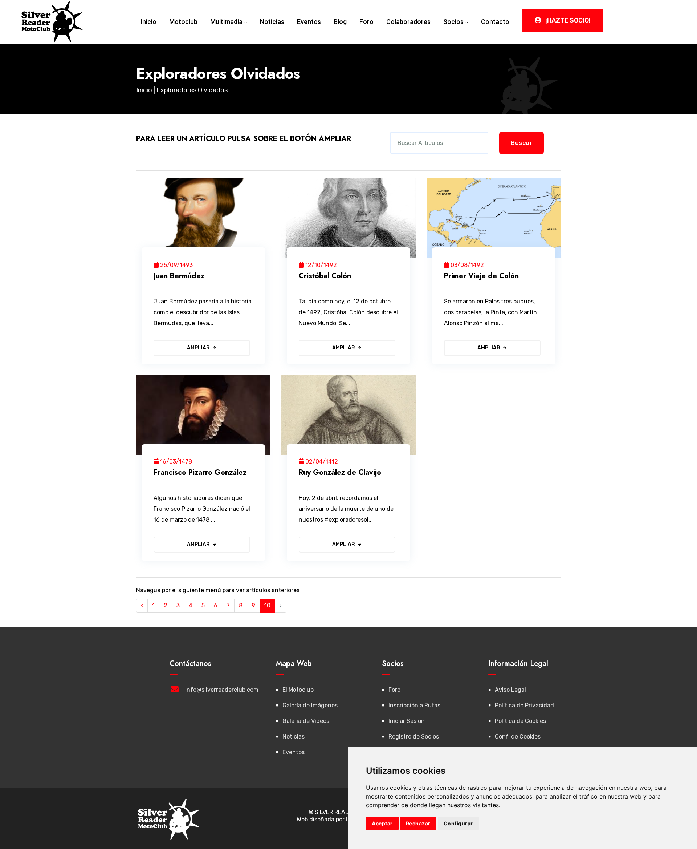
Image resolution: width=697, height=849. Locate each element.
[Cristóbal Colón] (348, 218)
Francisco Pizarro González (200, 472)
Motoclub (183, 21)
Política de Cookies (520, 720)
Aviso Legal (510, 689)
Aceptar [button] (382, 823)
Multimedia (226, 21)
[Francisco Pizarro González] (203, 415)
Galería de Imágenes (310, 705)
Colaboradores (408, 21)
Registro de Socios (413, 736)
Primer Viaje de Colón (481, 276)
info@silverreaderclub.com (221, 689)
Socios (453, 21)
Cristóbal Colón (325, 276)
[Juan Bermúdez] (203, 218)
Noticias (272, 21)
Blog (340, 21)
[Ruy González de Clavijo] (348, 415)
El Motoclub (298, 689)
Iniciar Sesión (406, 720)
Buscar (521, 143)
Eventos (309, 21)
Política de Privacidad (524, 705)
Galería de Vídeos (305, 720)
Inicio (148, 21)
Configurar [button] (458, 823)
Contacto (495, 21)
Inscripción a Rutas (414, 705)
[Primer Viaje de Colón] (494, 218)
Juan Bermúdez (179, 276)
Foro (366, 21)
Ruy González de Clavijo (340, 472)
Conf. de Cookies (518, 736)
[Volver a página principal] (52, 21)
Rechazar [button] (418, 823)
